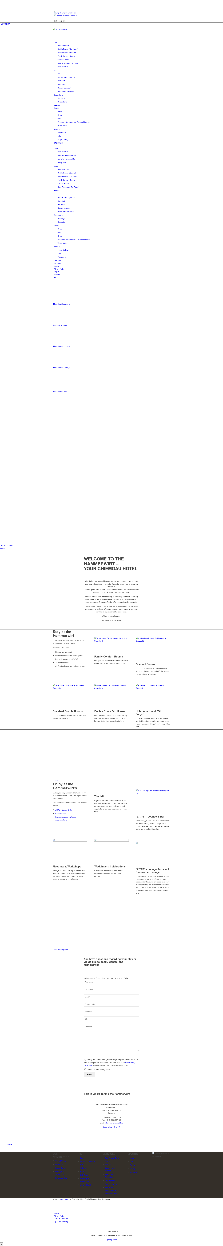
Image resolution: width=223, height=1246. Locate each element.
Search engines (111, 1184)
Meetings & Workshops (67, 866)
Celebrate (83, 1168)
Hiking (132, 1168)
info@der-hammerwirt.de (114, 1123)
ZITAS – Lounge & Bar (63, 810)
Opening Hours (111, 1239)
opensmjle (65, 1199)
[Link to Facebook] (54, 1)
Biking (132, 1165)
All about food (85, 1185)
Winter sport (134, 1172)
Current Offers (60, 1161)
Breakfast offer (60, 813)
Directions (59, 1164)
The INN (99, 796)
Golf (131, 1161)
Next (11, 545)
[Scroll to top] (0, 1227)
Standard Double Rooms (68, 711)
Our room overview (60, 325)
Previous (4, 545)
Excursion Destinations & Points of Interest (111, 1190)
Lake (132, 1158)
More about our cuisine (61, 346)
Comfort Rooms (145, 664)
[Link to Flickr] (54, 7)
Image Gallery (60, 1168)
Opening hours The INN (111, 1127)
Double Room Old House (109, 711)
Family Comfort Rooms (108, 656)
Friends (108, 1164)
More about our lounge (61, 367)
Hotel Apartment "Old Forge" (149, 712)
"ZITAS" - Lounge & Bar (150, 816)
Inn (81, 1158)
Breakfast (83, 1171)
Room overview (61, 1178)
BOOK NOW (5, 24)
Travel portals (110, 1180)
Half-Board (84, 1175)
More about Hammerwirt (62, 304)
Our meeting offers (60, 391)
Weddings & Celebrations (110, 866)
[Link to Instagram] (54, 4)
